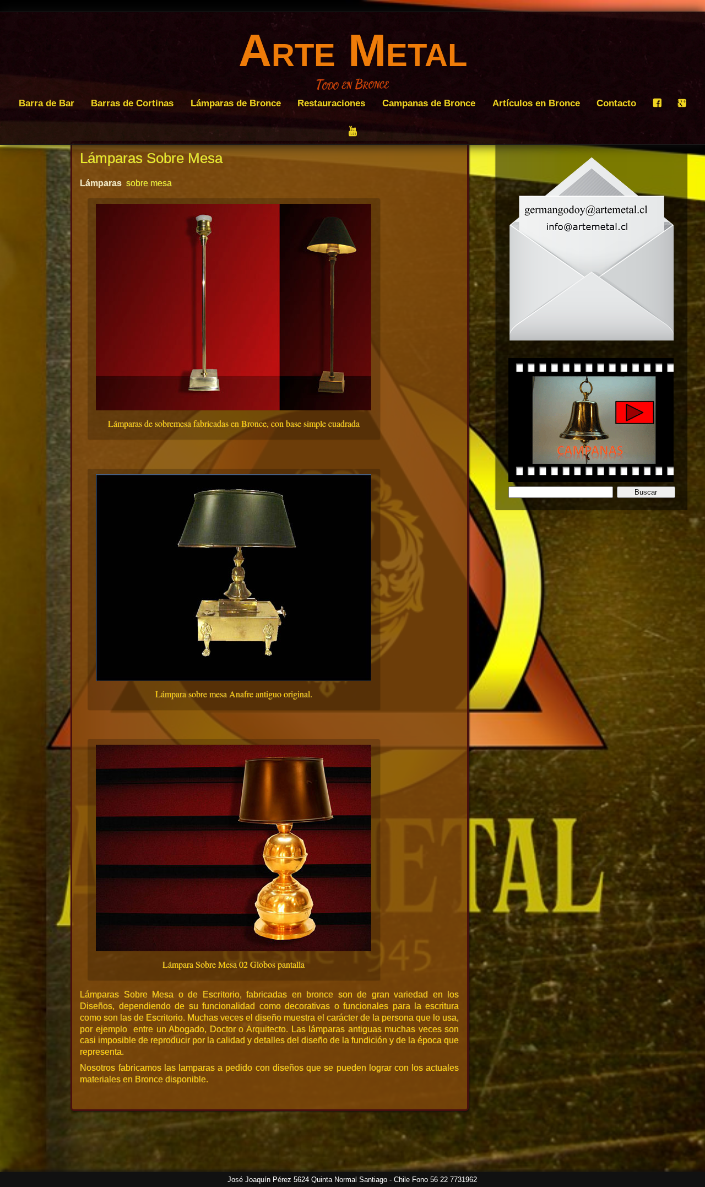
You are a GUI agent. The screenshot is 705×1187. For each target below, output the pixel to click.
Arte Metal (352, 50)
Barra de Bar (46, 103)
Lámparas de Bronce (236, 103)
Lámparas (101, 183)
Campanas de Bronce (428, 103)
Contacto (616, 103)
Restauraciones (331, 103)
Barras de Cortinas (132, 103)
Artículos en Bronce (536, 103)
